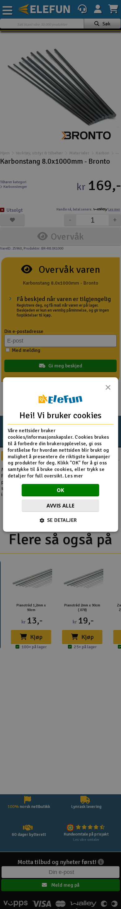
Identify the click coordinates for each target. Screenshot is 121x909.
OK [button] (61, 490)
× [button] (108, 389)
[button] (60, 520)
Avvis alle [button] (61, 505)
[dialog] (60, 454)
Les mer (74, 476)
